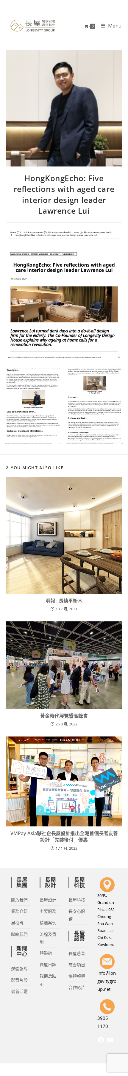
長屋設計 (48, 900)
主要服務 (48, 911)
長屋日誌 (48, 964)
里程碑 (17, 922)
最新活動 (19, 991)
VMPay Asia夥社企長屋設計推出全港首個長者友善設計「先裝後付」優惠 (64, 836)
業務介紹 (19, 911)
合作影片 (76, 987)
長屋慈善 (76, 953)
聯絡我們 (19, 934)
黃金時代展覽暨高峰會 (64, 716)
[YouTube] (110, 1042)
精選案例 (48, 922)
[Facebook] (100, 1042)
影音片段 (19, 980)
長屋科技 (76, 900)
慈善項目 (76, 965)
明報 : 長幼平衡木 (64, 600)
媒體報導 (19, 968)
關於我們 (19, 900)
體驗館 (46, 953)
